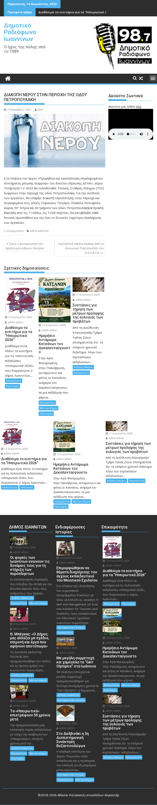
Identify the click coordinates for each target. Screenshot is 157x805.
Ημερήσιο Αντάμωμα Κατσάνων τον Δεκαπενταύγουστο (79, 12)
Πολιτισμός (12, 386)
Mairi (40, 109)
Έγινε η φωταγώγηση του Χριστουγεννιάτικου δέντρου (24, 246)
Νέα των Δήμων (48, 408)
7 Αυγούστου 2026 (24, 547)
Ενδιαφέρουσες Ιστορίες (71, 627)
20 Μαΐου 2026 (68, 723)
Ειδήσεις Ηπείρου (83, 367)
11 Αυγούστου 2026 (87, 294)
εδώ (138, 106)
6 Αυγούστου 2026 (24, 624)
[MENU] (153, 78)
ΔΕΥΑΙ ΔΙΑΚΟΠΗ (39, 231)
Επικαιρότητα (15, 231)
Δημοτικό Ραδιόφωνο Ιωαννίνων (20, 32)
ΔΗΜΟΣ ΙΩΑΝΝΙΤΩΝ (22, 598)
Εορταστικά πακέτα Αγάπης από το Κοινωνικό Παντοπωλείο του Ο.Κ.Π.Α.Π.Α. (81, 248)
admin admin (15, 322)
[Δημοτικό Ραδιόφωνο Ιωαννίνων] (7, 78)
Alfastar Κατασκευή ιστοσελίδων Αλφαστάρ (88, 795)
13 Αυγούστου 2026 (20, 317)
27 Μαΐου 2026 (68, 648)
